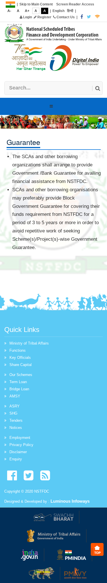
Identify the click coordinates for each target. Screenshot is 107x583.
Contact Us (65, 17)
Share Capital (20, 365)
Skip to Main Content (36, 4)
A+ (27, 11)
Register (44, 17)
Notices (15, 427)
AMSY (14, 396)
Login (27, 17)
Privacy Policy (21, 445)
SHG (13, 413)
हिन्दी (70, 11)
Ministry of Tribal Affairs (29, 343)
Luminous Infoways (70, 501)
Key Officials (20, 357)
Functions (17, 350)
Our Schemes (20, 375)
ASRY (14, 406)
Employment (19, 437)
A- (9, 11)
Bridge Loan (19, 389)
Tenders (16, 420)
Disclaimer (18, 452)
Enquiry (15, 459)
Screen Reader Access (75, 4)
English (58, 11)
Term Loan (18, 382)
